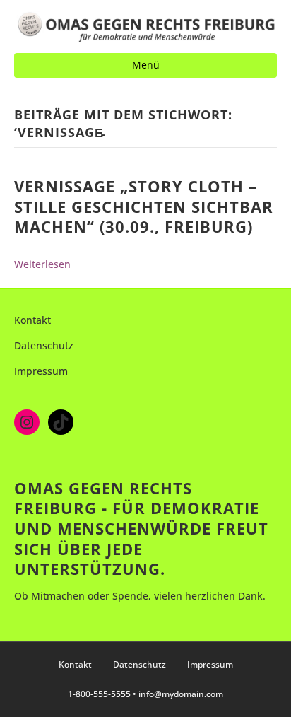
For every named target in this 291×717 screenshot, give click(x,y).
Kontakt (32, 320)
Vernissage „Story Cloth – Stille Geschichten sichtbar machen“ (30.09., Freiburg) (143, 206)
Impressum (41, 371)
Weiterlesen (42, 264)
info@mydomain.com (180, 694)
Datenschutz (43, 345)
